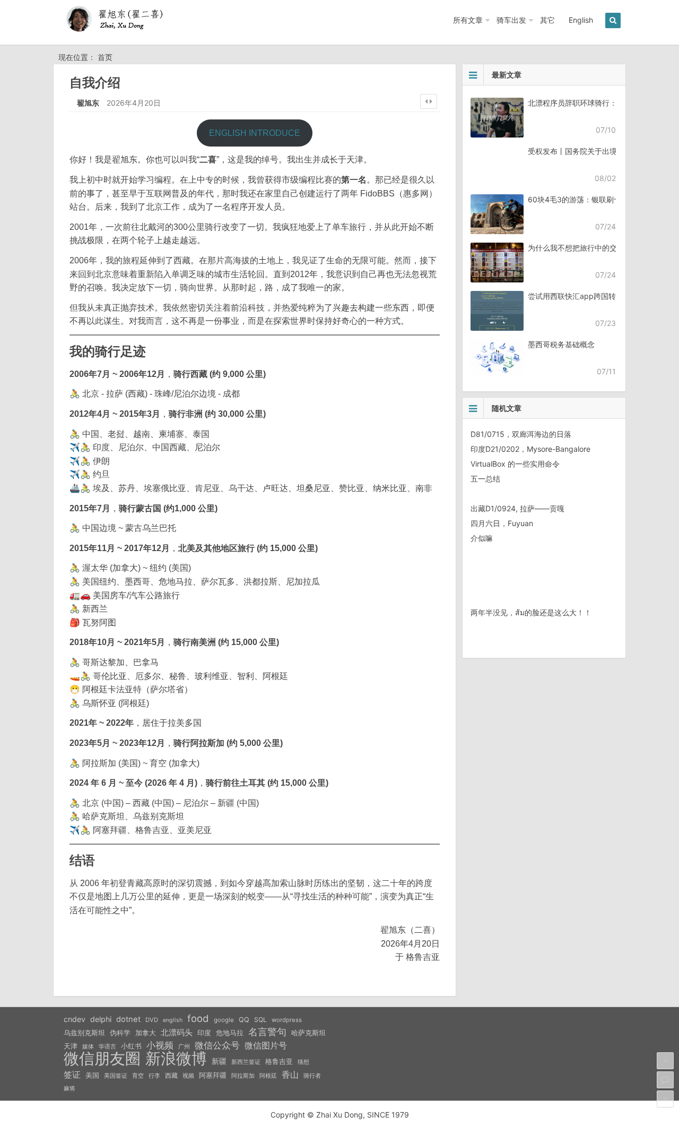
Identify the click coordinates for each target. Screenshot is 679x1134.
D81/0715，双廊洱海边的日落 (521, 434)
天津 (70, 1046)
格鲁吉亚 (279, 1062)
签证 (72, 1075)
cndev (74, 1019)
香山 (290, 1074)
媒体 (88, 1046)
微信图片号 (266, 1046)
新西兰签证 (245, 1062)
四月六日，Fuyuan (502, 523)
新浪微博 (176, 1058)
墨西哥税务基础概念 (561, 344)
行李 (154, 1075)
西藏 (171, 1075)
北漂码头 (177, 1032)
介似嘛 (482, 538)
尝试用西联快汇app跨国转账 (575, 295)
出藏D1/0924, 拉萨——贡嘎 (517, 508)
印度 (204, 1033)
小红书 (131, 1046)
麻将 (69, 1088)
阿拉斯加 (243, 1075)
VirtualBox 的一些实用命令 (515, 463)
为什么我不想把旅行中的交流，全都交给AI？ (602, 247)
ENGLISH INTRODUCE (254, 133)
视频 (188, 1075)
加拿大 (145, 1033)
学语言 (107, 1046)
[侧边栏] (428, 101)
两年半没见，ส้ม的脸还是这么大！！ (531, 612)
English (581, 19)
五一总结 (485, 478)
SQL (260, 1020)
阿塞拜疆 (213, 1075)
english (172, 1020)
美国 (92, 1075)
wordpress (287, 1020)
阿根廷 (268, 1075)
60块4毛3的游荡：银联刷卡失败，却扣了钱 (600, 199)
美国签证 (115, 1075)
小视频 (159, 1045)
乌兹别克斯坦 (84, 1032)
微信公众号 (217, 1045)
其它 (547, 19)
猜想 (303, 1062)
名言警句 (267, 1031)
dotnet (128, 1019)
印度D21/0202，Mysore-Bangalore (530, 448)
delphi (100, 1019)
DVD (151, 1020)
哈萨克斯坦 (308, 1033)
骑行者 (312, 1075)
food (198, 1018)
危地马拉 (229, 1032)
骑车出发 (511, 19)
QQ (244, 1020)
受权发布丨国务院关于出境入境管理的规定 (598, 151)
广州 (184, 1046)
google (224, 1020)
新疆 (219, 1061)
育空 (138, 1075)
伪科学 (120, 1033)
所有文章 (468, 19)
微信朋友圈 (102, 1058)
